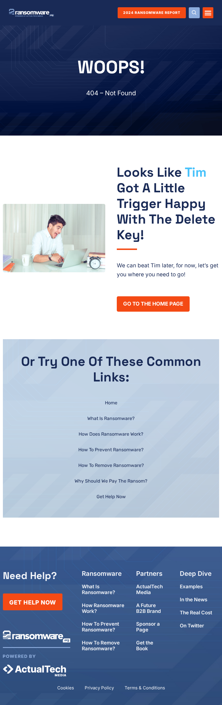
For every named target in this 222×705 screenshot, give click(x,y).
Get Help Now (111, 496)
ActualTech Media (149, 589)
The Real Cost (196, 612)
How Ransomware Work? (103, 608)
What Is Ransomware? (111, 418)
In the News (193, 599)
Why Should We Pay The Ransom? (111, 481)
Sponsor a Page (148, 627)
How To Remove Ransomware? (111, 465)
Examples (191, 586)
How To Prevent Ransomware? (111, 449)
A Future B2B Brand (148, 608)
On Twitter (192, 626)
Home (111, 403)
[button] (208, 12)
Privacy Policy (99, 688)
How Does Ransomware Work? (111, 434)
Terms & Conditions (145, 688)
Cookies (65, 688)
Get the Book (144, 645)
